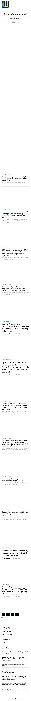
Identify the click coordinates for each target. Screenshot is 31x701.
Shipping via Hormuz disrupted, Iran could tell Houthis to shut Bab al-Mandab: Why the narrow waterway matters (15, 658)
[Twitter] (12, 614)
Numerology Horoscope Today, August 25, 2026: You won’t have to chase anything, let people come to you (14, 590)
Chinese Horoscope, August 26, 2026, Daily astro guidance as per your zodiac (15, 514)
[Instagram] (8, 614)
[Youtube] (17, 614)
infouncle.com (7, 333)
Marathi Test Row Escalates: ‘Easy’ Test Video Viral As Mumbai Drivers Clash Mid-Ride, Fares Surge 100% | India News (14, 406)
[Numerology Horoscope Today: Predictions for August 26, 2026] (15, 465)
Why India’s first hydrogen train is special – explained (13, 664)
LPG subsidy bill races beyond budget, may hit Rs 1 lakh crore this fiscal (15, 652)
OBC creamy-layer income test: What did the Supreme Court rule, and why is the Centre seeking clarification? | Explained (15, 252)
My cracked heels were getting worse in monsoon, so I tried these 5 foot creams (15, 553)
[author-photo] (3, 334)
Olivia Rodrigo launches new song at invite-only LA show (15, 690)
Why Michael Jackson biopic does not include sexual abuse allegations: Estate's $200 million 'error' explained (14, 684)
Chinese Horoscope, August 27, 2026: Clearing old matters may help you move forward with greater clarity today (15, 214)
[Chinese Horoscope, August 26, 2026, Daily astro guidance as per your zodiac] (15, 498)
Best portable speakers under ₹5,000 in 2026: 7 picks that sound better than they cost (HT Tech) (15, 178)
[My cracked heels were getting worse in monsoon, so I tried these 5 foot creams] (15, 536)
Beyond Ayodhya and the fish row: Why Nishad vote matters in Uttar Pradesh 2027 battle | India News (14, 289)
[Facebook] (3, 614)
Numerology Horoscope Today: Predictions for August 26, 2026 (13, 480)
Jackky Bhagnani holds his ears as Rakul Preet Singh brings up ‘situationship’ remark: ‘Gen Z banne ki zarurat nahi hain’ (14, 677)
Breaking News (6, 174)
